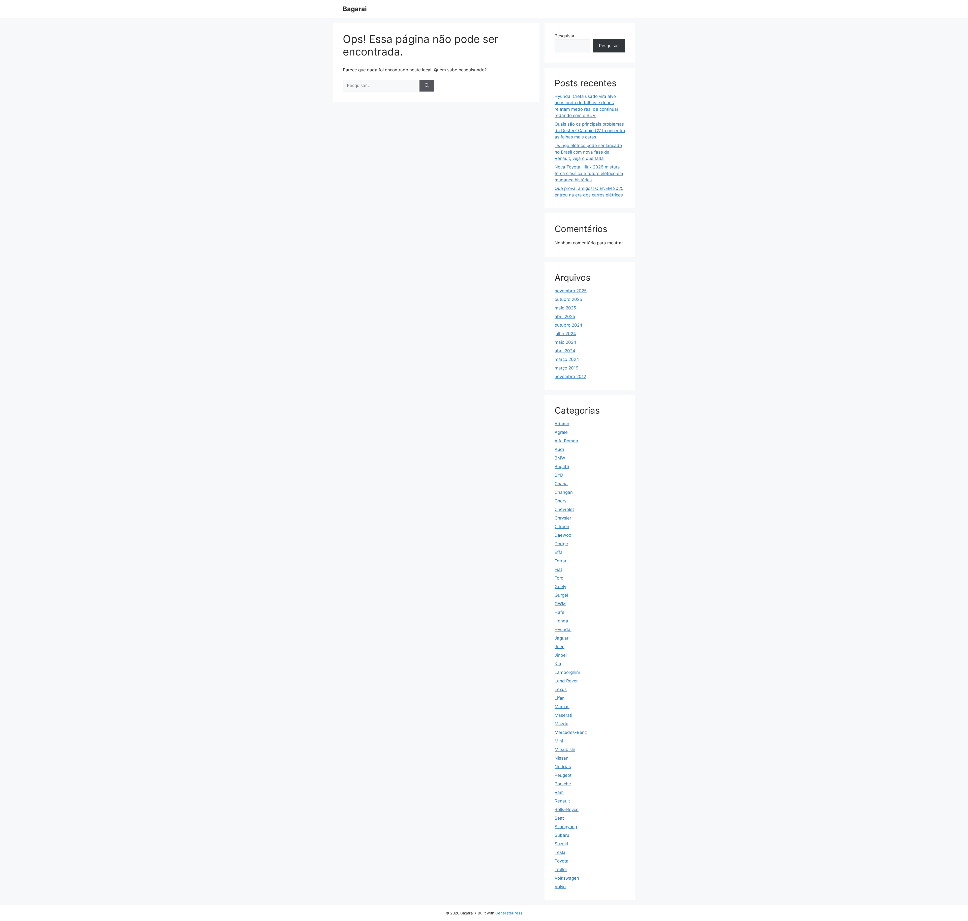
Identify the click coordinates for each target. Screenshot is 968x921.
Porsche (563, 783)
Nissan (561, 758)
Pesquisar (564, 35)
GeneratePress (508, 913)
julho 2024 (565, 333)
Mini (559, 740)
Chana (561, 483)
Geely (560, 586)
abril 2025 (565, 316)
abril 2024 (565, 350)
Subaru (562, 835)
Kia (558, 663)
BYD (559, 475)
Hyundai (563, 629)
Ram (559, 792)
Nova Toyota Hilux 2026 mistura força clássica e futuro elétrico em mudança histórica (589, 173)
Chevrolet (564, 509)
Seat (559, 818)
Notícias (563, 766)
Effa (559, 552)
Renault (562, 800)
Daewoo (563, 535)
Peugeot (563, 775)
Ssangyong (566, 826)
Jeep (559, 646)
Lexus (561, 689)
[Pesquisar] (426, 86)
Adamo (562, 423)
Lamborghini (567, 672)
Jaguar (561, 638)
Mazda (561, 723)
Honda (561, 620)
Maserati (563, 715)
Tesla (560, 852)
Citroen (562, 526)
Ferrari (561, 560)
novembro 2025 (571, 290)
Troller (561, 869)
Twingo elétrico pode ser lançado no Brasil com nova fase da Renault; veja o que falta (588, 152)
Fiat (558, 569)
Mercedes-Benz (571, 732)
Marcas (562, 706)
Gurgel (561, 595)
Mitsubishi (565, 749)
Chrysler (563, 518)
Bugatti (562, 466)
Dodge (561, 543)
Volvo (560, 886)
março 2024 (567, 359)
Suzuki (561, 843)
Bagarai (355, 9)
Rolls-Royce (567, 809)
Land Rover (566, 680)
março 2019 (567, 367)
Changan (564, 492)
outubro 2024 (568, 325)
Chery (560, 500)
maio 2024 (565, 342)
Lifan (560, 698)
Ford (559, 578)
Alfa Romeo (566, 440)
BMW (560, 457)
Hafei (560, 612)
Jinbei (561, 655)
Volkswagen (567, 878)
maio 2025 (565, 307)
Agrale (561, 432)
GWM (560, 603)
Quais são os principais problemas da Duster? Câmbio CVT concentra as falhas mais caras (590, 130)
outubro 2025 (568, 299)
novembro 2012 (570, 376)
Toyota (561, 861)
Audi (559, 449)
